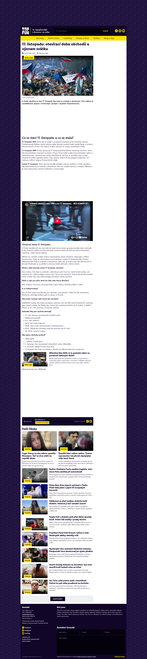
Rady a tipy (109, 38)
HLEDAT (105, 31)
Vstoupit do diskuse (42, 422)
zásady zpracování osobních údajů (86, 656)
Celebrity (68, 38)
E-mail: (84, 632)
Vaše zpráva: (63, 638)
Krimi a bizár (53, 38)
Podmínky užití (26, 637)
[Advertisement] (57, 120)
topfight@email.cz (28, 614)
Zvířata (96, 38)
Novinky (40, 38)
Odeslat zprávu (120, 656)
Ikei (35, 295)
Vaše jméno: (63, 632)
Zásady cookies (26, 641)
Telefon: (107, 632)
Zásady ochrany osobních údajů (30, 639)
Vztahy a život (82, 38)
